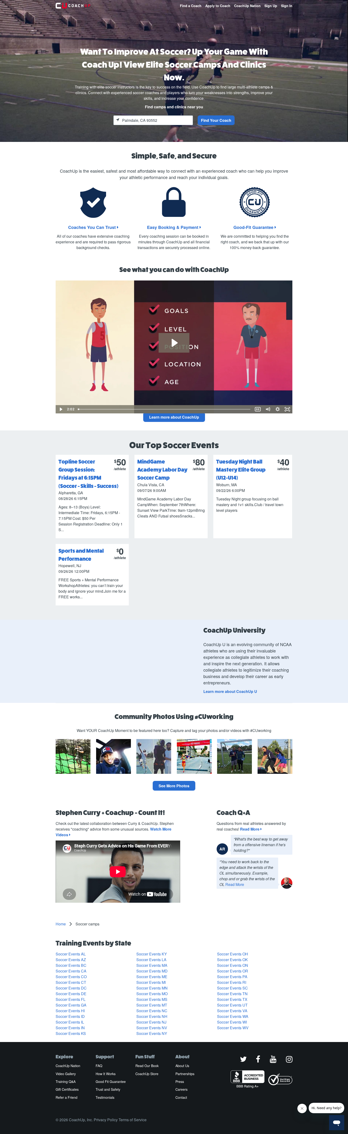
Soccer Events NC (151, 1010)
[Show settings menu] (278, 409)
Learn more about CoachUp (174, 417)
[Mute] (268, 409)
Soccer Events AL (71, 954)
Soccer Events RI (231, 982)
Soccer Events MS (151, 999)
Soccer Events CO (71, 976)
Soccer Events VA (232, 1010)
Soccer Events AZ (71, 959)
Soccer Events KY (151, 954)
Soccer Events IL (70, 1022)
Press (179, 1081)
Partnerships (184, 1073)
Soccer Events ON (232, 965)
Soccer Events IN (70, 1027)
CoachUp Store (146, 1073)
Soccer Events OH (232, 954)
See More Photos (174, 785)
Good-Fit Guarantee (254, 227)
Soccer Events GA (71, 1005)
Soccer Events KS (71, 1033)
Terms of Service (133, 1119)
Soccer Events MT (151, 1005)
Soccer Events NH (151, 1016)
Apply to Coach (217, 5)
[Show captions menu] (258, 409)
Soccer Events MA (151, 965)
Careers (181, 1089)
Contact (181, 1097)
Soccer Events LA (151, 959)
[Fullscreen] (287, 409)
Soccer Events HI (70, 1010)
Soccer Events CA (71, 971)
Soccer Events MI (151, 982)
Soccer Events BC (71, 965)
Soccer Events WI (232, 1022)
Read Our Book (147, 1065)
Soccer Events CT (71, 982)
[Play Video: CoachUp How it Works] (174, 343)
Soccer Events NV (151, 1027)
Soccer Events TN (232, 993)
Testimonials (105, 1097)
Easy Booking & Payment (173, 227)
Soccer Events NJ (151, 1022)
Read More (250, 829)
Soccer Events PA (232, 976)
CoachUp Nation (247, 5)
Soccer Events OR (232, 971)
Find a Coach (190, 5)
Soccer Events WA (232, 1016)
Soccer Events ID (70, 1016)
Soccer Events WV (233, 1027)
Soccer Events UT (232, 1005)
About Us (182, 1065)
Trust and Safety (108, 1089)
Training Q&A (66, 1081)
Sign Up (270, 5)
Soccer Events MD (152, 971)
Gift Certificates (67, 1089)
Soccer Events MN (152, 988)
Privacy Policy (106, 1119)
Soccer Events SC (232, 988)
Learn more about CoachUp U (230, 691)
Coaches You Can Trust (92, 227)
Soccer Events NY (151, 1033)
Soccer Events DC (71, 988)
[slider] (164, 409)
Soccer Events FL (70, 999)
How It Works (106, 1073)
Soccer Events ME (151, 976)
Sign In (286, 5)
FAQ (99, 1065)
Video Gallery (66, 1073)
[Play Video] (61, 409)
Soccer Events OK (232, 959)
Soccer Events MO (152, 993)
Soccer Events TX (232, 999)
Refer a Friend (66, 1097)
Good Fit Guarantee (111, 1081)
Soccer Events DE (71, 993)
